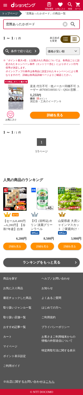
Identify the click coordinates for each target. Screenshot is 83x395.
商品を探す (10, 278)
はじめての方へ (51, 307)
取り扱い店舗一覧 (14, 317)
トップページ (10, 13)
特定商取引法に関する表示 (58, 350)
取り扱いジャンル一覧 (17, 307)
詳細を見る (55, 115)
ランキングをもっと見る (41, 262)
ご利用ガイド (11, 365)
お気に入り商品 (13, 288)
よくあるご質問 (51, 297)
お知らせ (47, 288)
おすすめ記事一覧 (14, 327)
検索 (73, 24)
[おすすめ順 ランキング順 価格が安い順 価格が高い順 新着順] (63, 51)
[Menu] (5, 5)
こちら (50, 381)
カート (7, 336)
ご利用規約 (49, 317)
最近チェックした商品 (17, 297)
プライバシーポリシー (56, 327)
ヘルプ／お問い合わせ (56, 278)
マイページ (10, 346)
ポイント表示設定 (14, 356)
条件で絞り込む (21, 51)
